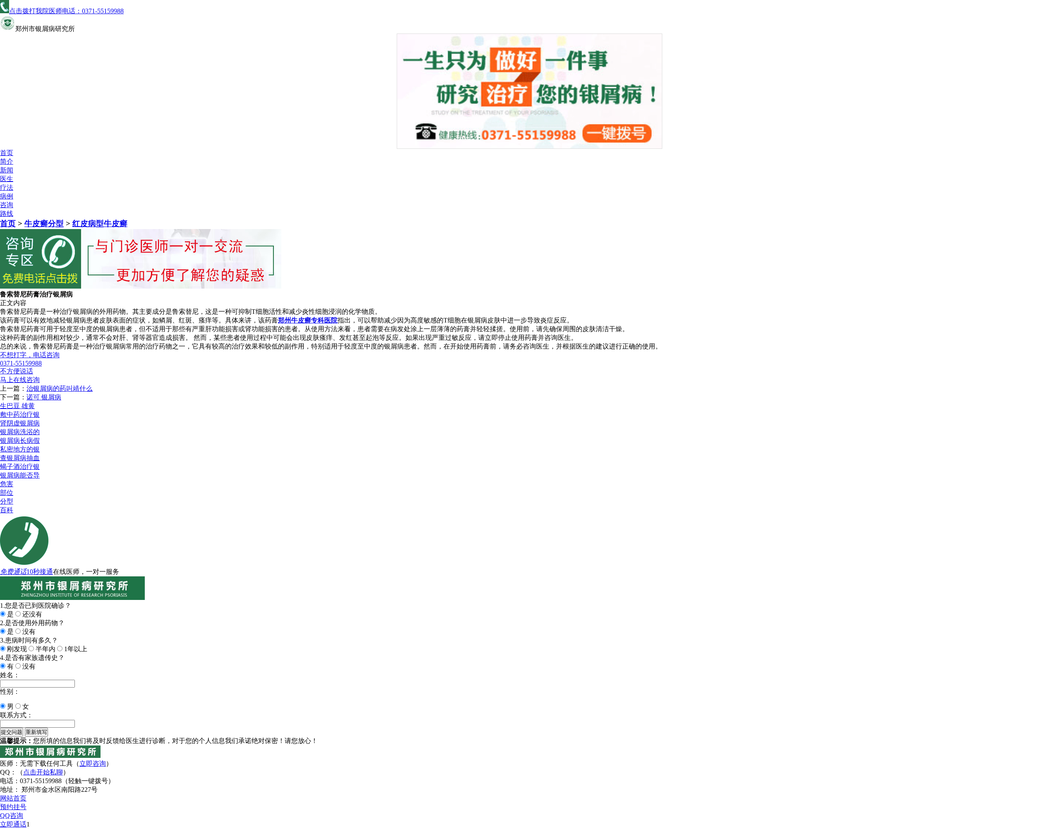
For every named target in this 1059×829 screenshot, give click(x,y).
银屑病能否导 (20, 475)
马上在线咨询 (20, 379)
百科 (6, 510)
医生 (6, 178)
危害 (6, 483)
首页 (6, 152)
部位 (6, 492)
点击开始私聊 (43, 772)
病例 (6, 196)
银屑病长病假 (20, 440)
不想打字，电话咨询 (30, 354)
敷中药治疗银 (20, 414)
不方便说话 (16, 371)
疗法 (6, 187)
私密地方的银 (20, 449)
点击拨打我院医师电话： (66, 10)
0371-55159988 (21, 363)
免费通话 (13, 571)
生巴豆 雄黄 (17, 405)
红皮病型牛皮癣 (99, 223)
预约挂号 (13, 806)
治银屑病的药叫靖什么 (59, 388)
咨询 (6, 204)
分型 (6, 501)
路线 (6, 213)
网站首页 (13, 798)
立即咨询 (92, 763)
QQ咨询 (11, 815)
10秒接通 (39, 571)
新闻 (6, 170)
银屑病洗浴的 (20, 431)
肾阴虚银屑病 (20, 423)
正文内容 (13, 302)
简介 (6, 161)
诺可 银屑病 (43, 397)
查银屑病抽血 (20, 457)
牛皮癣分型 (44, 223)
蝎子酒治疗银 (20, 466)
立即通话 (13, 824)
